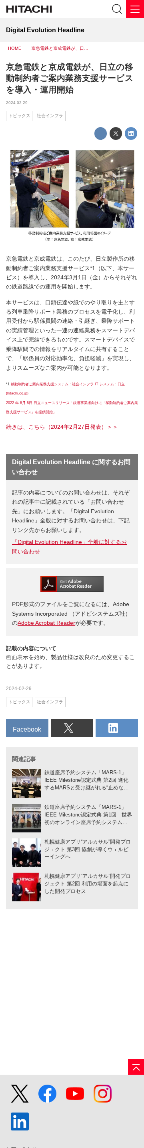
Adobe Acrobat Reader (46, 623)
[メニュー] (135, 9)
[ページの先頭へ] (136, 1067)
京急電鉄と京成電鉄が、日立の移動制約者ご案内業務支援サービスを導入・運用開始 (70, 78)
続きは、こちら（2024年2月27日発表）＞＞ (62, 427)
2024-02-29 (17, 102)
